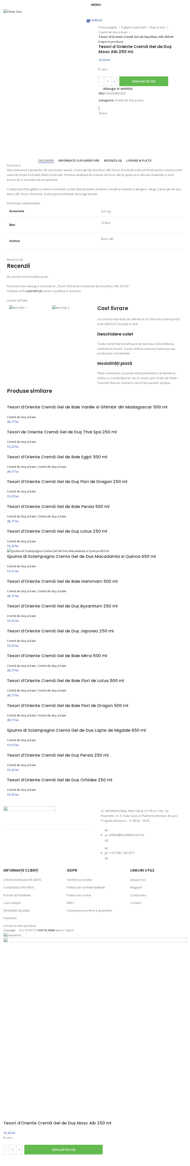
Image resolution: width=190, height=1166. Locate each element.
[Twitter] (36, 844)
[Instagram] (24, 844)
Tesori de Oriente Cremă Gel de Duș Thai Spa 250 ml (62, 432)
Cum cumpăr (12, 903)
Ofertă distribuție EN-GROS (22, 880)
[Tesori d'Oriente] (100, 108)
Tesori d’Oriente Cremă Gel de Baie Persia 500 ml (58, 506)
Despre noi (138, 880)
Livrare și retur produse (19, 926)
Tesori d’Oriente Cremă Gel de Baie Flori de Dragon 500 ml (67, 705)
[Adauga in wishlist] (9, 1160)
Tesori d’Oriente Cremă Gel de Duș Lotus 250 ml (57, 531)
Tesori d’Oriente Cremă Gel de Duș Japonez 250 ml (60, 631)
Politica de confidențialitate (86, 887)
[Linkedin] (60, 844)
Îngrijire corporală (133, 27)
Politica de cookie (79, 895)
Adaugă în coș (143, 81)
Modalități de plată (16, 910)
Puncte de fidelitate (17, 895)
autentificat (34, 291)
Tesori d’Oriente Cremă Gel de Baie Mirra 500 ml (57, 656)
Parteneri (10, 918)
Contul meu (138, 895)
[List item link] (142, 846)
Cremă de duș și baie (113, 32)
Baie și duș (158, 27)
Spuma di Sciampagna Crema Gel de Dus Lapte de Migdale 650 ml (76, 730)
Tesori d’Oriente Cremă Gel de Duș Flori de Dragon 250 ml (67, 481)
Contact (135, 903)
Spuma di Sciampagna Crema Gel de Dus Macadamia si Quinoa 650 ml (81, 556)
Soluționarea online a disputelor (89, 910)
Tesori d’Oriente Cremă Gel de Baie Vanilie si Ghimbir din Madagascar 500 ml (87, 407)
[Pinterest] (48, 844)
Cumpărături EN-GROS (18, 887)
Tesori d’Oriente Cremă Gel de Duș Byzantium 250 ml (62, 606)
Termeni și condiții (79, 880)
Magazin (136, 887)
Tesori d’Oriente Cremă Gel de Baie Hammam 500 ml (62, 581)
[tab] (46, 161)
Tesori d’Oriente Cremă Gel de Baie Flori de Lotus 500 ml (65, 680)
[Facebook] (11, 844)
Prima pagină (107, 27)
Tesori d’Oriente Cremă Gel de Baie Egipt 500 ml (57, 457)
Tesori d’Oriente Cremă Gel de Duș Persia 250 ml (57, 755)
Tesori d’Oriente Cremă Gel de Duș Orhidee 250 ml (59, 780)
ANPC (70, 903)
